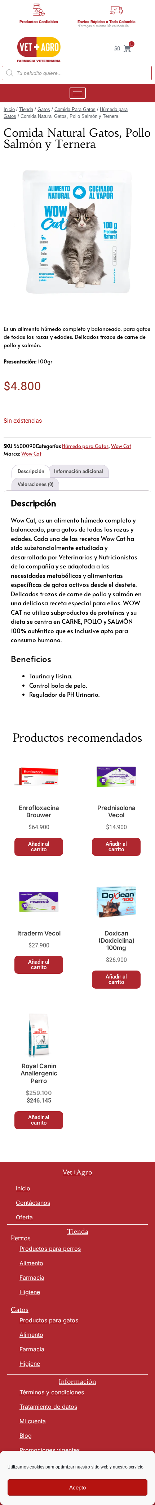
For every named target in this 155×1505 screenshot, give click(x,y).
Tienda (26, 109)
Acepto (77, 1487)
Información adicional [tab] (78, 471)
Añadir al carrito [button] (38, 847)
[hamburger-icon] (78, 93)
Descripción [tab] (31, 471)
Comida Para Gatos (75, 109)
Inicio (9, 109)
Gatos (43, 109)
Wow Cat (121, 446)
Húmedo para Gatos (85, 446)
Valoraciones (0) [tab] (35, 484)
